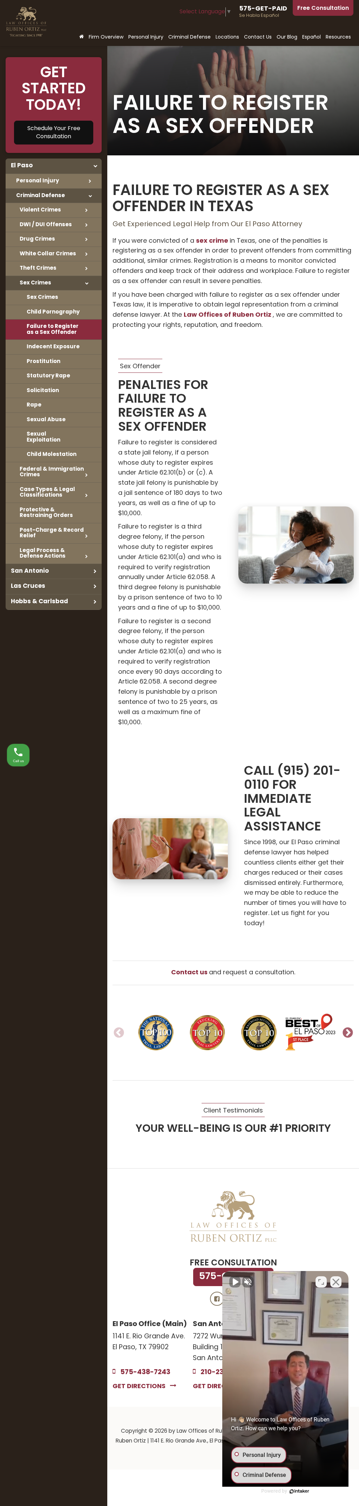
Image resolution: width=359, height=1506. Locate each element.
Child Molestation (51, 454)
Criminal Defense (40, 195)
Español (311, 37)
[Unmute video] (235, 1282)
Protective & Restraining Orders (46, 512)
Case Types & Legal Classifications (47, 492)
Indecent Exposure (53, 346)
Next (347, 1033)
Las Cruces (28, 586)
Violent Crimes (40, 210)
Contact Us (258, 37)
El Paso (22, 166)
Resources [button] (338, 37)
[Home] (81, 37)
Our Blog (287, 37)
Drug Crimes (37, 239)
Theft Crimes (38, 268)
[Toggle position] (321, 1282)
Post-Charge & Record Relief (52, 533)
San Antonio (30, 571)
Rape (34, 405)
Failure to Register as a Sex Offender (53, 329)
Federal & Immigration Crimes (52, 472)
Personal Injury (37, 181)
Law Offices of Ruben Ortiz (228, 315)
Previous (119, 1033)
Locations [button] (227, 37)
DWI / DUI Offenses (46, 224)
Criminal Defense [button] (189, 37)
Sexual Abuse (46, 419)
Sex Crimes (35, 283)
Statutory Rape (48, 376)
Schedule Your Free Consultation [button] (53, 132)
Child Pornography (53, 312)
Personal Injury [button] (145, 37)
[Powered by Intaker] (299, 1491)
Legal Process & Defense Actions (43, 553)
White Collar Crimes (48, 253)
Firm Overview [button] (106, 37)
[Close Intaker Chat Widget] (335, 1282)
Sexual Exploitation (43, 437)
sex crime (213, 241)
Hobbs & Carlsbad (39, 602)
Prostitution (43, 361)
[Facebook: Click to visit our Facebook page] (217, 1299)
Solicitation (43, 390)
